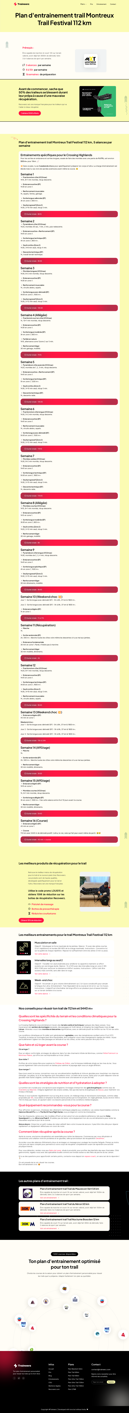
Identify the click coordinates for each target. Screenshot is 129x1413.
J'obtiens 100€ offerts (30, 113)
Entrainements (54, 1379)
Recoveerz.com (54, 1389)
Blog (50, 1375)
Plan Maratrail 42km (75, 1369)
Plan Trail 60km (73, 1372)
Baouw (101, 1090)
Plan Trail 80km (73, 1375)
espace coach (90, 1156)
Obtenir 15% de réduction (31, 920)
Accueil (51, 1369)
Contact (113, 4)
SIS (32, 1098)
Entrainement (101, 4)
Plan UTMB (72, 1389)
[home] (21, 4)
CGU (50, 1382)
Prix (91, 4)
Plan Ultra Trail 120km (76, 1382)
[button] (83, 4)
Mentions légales (55, 1386)
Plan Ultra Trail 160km (76, 1386)
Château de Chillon (62, 1063)
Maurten (33, 1090)
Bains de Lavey (55, 1150)
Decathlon (100, 1138)
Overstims (23, 1090)
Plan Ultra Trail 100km (76, 1379)
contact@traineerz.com (100, 1369)
